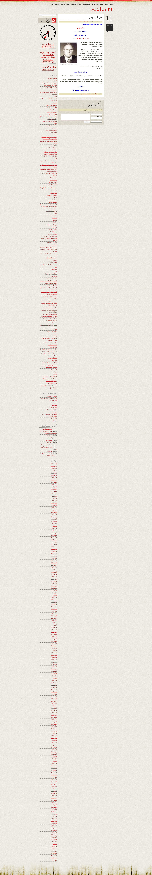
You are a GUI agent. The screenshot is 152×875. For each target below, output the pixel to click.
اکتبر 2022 (54, 558)
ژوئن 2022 (54, 567)
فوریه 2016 (54, 740)
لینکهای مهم (54, 4)
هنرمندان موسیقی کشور (51, 367)
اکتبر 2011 (54, 860)
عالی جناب (54, 405)
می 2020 (55, 622)
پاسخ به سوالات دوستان (51, 130)
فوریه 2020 (54, 629)
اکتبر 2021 (54, 583)
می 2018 (55, 678)
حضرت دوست (53, 407)
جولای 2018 (54, 673)
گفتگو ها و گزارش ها (52, 294)
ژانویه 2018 (54, 687)
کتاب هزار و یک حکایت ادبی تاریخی (48, 281)
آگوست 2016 (54, 726)
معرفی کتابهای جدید (52, 322)
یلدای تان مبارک (53, 388)
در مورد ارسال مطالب (76, 4)
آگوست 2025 (54, 491)
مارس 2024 (54, 530)
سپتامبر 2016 (54, 724)
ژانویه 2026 (54, 480)
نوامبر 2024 (54, 512)
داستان (55, 197)
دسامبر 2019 (54, 634)
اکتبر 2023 (54, 542)
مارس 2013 (54, 821)
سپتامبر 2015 (54, 752)
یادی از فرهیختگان (52, 383)
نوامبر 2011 (54, 858)
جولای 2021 (54, 590)
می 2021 (55, 595)
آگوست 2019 (54, 643)
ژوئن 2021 (54, 593)
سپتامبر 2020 (54, 613)
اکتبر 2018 (54, 666)
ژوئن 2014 (54, 786)
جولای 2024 (54, 521)
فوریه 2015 (54, 768)
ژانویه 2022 (54, 579)
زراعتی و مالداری (53, 229)
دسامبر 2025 (54, 482)
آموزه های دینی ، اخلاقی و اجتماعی (48, 83)
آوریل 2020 (54, 625)
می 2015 (55, 761)
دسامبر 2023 (54, 537)
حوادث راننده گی (53, 182)
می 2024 (55, 526)
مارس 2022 (54, 574)
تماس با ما (66, 4)
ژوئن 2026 (54, 468)
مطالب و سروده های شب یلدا (50, 307)
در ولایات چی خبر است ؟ (51, 208)
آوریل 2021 (54, 597)
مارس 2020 (54, 627)
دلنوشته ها (54, 218)
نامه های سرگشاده (52, 345)
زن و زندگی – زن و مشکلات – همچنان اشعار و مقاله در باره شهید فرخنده (49, 238)
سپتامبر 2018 (54, 669)
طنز (56, 267)
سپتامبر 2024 (54, 516)
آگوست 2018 (54, 671)
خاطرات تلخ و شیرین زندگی (50, 184)
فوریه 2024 (54, 533)
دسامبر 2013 (54, 800)
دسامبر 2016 (54, 717)
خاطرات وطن (53, 193)
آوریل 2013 (54, 818)
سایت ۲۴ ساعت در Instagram (48, 68)
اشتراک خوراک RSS (46, 20)
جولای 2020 (54, 618)
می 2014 (55, 788)
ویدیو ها (55, 374)
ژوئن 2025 (54, 496)
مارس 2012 (54, 848)
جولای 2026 (54, 466)
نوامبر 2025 (54, 484)
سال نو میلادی (53, 244)
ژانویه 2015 (54, 770)
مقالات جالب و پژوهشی (83, 21)
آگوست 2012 (54, 837)
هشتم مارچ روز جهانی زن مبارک (49, 365)
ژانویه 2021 (54, 604)
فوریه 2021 (54, 602)
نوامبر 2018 (54, 664)
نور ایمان (54, 420)
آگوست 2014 (54, 781)
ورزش (55, 371)
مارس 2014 (54, 793)
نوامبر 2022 (54, 556)
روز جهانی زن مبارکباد (51, 225)
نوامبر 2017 (54, 692)
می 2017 (55, 705)
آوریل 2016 (54, 735)
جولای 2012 (54, 839)
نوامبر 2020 (54, 609)
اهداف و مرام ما (109, 4)
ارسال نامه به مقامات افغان (50, 85)
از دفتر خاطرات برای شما (51, 87)
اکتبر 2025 (54, 486)
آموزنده (55, 80)
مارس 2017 (54, 710)
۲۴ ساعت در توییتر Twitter (48, 45)
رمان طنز (54, 220)
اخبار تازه (60, 4)
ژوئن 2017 (54, 703)
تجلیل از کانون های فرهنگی (50, 152)
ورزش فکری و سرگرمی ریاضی (49, 409)
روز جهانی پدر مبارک (52, 222)
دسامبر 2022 (54, 553)
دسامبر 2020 (54, 606)
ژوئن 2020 (54, 620)
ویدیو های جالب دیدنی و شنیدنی (49, 376)
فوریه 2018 (54, 685)
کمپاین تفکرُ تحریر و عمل (51, 283)
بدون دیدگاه (109, 25)
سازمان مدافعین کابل (52, 242)
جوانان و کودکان (53, 177)
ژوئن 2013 (54, 814)
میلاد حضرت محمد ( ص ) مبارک (49, 342)
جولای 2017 (54, 701)
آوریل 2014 (54, 791)
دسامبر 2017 (54, 689)
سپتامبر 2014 (54, 779)
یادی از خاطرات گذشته (51, 381)
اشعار (55, 96)
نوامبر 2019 (54, 636)
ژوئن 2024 (54, 523)
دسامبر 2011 (54, 855)
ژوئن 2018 (54, 675)
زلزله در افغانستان (52, 234)
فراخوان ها (54, 271)
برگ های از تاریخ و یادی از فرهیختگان (48, 116)
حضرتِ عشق (53, 402)
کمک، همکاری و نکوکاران (51, 285)
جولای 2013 (54, 811)
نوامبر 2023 (54, 539)
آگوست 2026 (54, 463)
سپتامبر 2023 (54, 544)
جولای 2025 (54, 493)
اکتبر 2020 (54, 611)
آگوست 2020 (54, 616)
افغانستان (54, 103)
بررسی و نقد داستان (52, 112)
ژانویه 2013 (54, 825)
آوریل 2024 (54, 528)
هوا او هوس (95, 17)
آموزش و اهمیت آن (52, 78)
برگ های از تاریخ (53, 114)
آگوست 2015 (54, 754)
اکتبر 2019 (54, 639)
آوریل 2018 (54, 680)
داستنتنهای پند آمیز (52, 202)
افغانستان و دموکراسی (51, 105)
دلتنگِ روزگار (54, 418)
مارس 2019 (54, 655)
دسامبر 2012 (54, 828)
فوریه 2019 (54, 657)
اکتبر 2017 (54, 694)
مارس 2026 (54, 475)
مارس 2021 (54, 599)
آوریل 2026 (54, 473)
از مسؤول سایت (53, 90)
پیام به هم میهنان (53, 132)
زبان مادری (54, 227)
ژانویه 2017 (54, 715)
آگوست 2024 (54, 519)
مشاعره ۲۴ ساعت (52, 305)
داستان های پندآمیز (52, 200)
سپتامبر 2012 (54, 835)
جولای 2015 (54, 756)
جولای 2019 (54, 646)
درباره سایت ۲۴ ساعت (51, 211)
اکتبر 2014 (54, 777)
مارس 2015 (54, 765)
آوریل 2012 (54, 846)
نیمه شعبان (54, 360)
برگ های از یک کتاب (52, 119)
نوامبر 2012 (54, 830)
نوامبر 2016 (54, 719)
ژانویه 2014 (54, 798)
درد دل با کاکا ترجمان (52, 215)
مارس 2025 (54, 503)
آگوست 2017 (54, 699)
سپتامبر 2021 (54, 586)
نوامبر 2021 (54, 581)
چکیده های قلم (53, 180)
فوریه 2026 (54, 477)
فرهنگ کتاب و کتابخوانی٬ (51, 274)
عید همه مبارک (53, 269)
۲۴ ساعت (102, 9)
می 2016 (55, 733)
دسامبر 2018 (54, 662)
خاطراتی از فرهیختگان (51, 195)
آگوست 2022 (54, 563)
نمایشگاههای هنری (52, 358)
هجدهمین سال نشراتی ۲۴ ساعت (49, 362)
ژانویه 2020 (54, 632)
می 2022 (55, 569)
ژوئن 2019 (54, 648)
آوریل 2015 (54, 763)
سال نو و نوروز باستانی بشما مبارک (48, 247)
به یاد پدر (54, 128)
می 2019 (55, 650)
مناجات (55, 336)
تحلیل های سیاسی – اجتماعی (50, 154)
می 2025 (55, 498)
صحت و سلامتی (53, 262)
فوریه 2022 (54, 576)
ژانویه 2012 (54, 853)
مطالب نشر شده (86, 4)
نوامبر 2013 (54, 802)
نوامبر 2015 (54, 747)
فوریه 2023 (54, 549)
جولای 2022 (54, 565)
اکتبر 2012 (54, 832)
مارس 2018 (54, 682)
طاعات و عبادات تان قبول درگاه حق (48, 264)
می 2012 (55, 844)
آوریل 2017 (54, 708)
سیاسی (55, 260)
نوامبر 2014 (54, 775)
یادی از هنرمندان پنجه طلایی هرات (49, 385)
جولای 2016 (54, 728)
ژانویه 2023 (54, 551)
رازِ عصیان (54, 412)
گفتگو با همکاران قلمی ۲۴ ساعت (49, 292)
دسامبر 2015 (54, 745)
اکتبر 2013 (54, 805)
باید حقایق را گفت (52, 109)
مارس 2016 (54, 738)
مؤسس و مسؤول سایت (97, 4)
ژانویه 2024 (54, 535)
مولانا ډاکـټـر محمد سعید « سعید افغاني (90, 93)
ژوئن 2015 (54, 758)
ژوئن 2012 (54, 841)
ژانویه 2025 (54, 507)
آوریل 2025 (54, 500)
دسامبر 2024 (54, 510)
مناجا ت (55, 334)
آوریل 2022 (54, 572)
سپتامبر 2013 (54, 807)
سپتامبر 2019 (54, 641)
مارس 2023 (54, 546)
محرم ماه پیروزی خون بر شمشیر (49, 301)
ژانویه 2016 (54, 742)
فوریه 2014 (54, 795)
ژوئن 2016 (54, 731)
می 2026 (55, 470)
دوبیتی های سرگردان (52, 396)
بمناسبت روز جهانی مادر (51, 125)
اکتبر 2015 (54, 749)
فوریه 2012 (54, 851)
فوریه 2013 (54, 823)
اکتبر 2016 (54, 722)
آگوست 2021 (54, 588)
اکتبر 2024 (54, 514)
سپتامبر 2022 (54, 560)
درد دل (55, 213)
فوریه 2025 (54, 505)
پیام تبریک (54, 134)
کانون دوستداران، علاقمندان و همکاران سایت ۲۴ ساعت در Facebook (47, 56)
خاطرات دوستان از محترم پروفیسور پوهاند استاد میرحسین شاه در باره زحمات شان (48, 188)
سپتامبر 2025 (54, 489)
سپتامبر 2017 (54, 696)
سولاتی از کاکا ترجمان (51, 258)
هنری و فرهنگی (53, 369)
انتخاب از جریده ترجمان (51, 107)
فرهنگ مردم (54, 276)
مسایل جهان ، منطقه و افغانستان (49, 303)
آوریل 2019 (54, 652)
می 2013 (55, 816)
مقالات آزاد (54, 329)
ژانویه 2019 (54, 659)
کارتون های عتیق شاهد (51, 278)
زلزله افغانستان (53, 231)
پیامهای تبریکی (53, 145)
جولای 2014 (54, 784)
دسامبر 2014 (54, 772)
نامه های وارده (53, 347)
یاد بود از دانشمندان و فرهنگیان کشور (48, 378)
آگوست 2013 (54, 809)
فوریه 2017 (54, 712)
